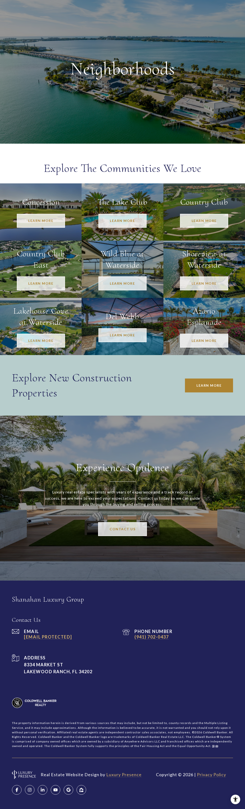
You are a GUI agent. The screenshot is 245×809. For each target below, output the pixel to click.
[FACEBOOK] (17, 790)
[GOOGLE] (68, 790)
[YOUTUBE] (55, 790)
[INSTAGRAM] (29, 790)
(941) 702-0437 (151, 636)
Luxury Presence (124, 774)
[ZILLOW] (81, 790)
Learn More (209, 385)
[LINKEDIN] (42, 790)
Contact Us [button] (122, 529)
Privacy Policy (211, 774)
